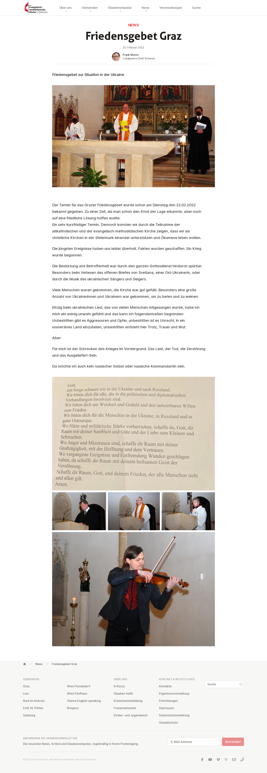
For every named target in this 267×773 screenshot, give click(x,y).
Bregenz (73, 708)
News (39, 664)
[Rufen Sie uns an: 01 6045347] (242, 759)
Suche (196, 7)
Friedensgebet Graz (64, 664)
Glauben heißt (123, 693)
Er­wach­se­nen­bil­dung (128, 701)
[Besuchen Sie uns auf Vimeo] (218, 759)
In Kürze (119, 686)
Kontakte (165, 686)
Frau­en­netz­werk (125, 708)
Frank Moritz (131, 54)
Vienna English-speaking (84, 701)
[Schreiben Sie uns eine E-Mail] (234, 759)
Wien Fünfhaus (77, 693)
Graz (26, 686)
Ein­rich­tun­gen (168, 701)
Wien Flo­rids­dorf (78, 686)
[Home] (24, 664)
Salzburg (29, 715)
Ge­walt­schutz (168, 722)
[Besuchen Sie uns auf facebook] (202, 759)
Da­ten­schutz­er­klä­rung (174, 715)
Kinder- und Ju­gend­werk (131, 715)
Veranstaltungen (170, 7)
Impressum (166, 708)
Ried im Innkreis (34, 701)
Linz (26, 693)
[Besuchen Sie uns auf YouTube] (210, 759)
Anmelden (233, 742)
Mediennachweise (86, 759)
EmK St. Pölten (33, 708)
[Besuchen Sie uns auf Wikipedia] (226, 759)
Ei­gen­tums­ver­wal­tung (174, 693)
